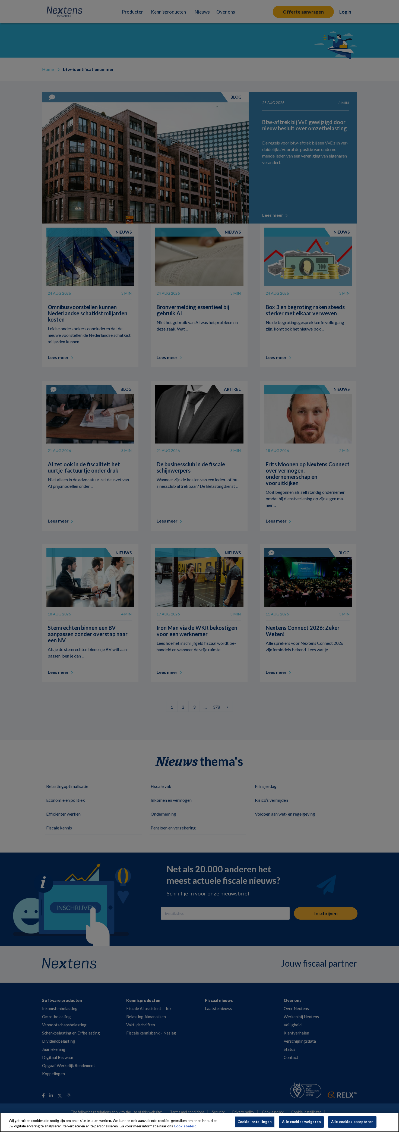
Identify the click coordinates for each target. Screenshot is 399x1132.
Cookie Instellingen (254, 1122)
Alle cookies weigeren (301, 1122)
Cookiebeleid (185, 1126)
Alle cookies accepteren (352, 1122)
